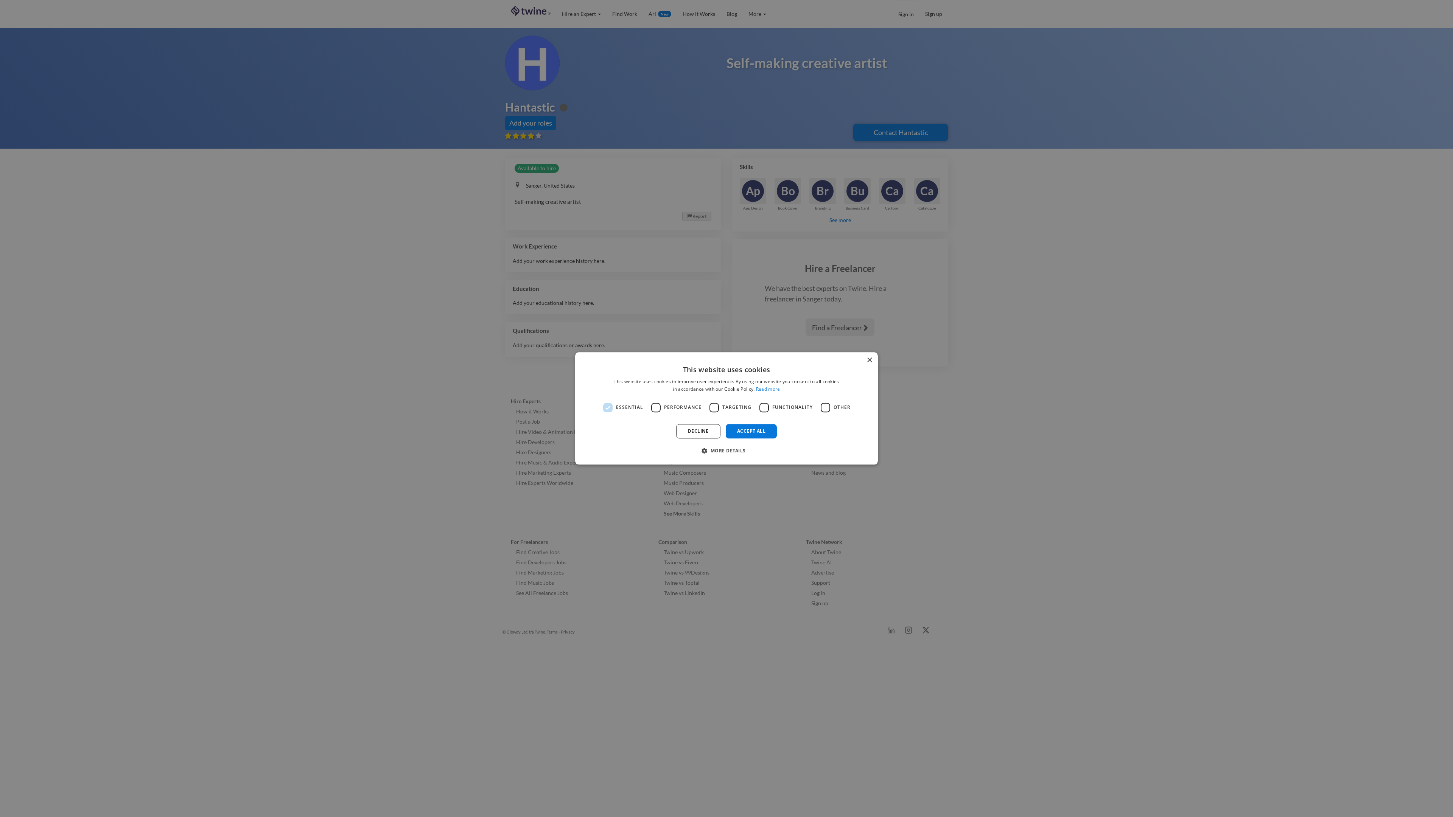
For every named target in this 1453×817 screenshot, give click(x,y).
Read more (768, 389)
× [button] (869, 360)
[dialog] (726, 408)
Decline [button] (698, 431)
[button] (726, 450)
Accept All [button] (751, 431)
